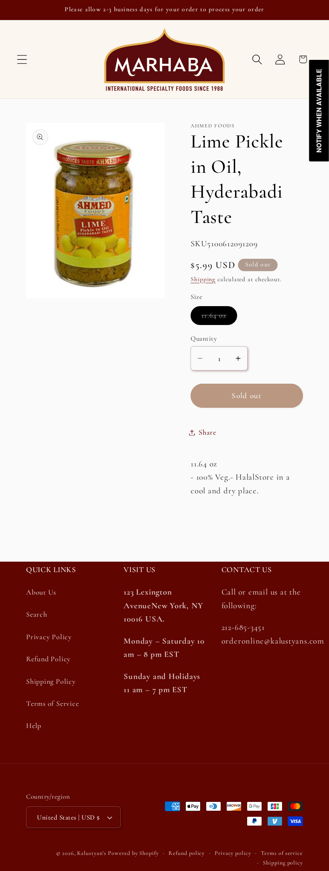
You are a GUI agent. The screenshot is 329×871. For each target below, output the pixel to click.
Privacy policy (233, 853)
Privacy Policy (49, 636)
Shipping (203, 279)
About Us (41, 592)
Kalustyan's (91, 853)
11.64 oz (219, 318)
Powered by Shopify (133, 853)
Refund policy (187, 853)
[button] (21, 59)
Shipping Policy (51, 681)
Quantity (204, 338)
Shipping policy (283, 862)
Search (36, 614)
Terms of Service (52, 703)
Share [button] (207, 432)
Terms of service (282, 853)
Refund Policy (48, 658)
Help (33, 725)
